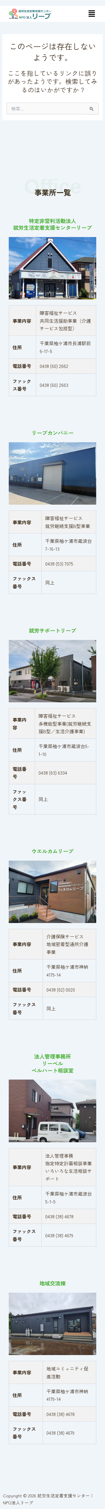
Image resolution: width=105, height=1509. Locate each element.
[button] (91, 14)
